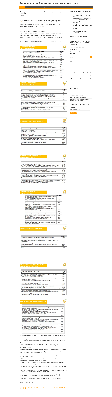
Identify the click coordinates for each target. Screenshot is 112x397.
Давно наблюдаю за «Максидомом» (78, 97)
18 (77, 75)
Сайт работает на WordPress (26, 394)
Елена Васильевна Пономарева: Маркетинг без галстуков (49, 3)
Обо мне (27, 7)
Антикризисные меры (74, 90)
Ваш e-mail (72, 107)
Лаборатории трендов (25, 21)
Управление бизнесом (48, 7)
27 (83, 78)
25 (77, 78)
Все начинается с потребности (77, 95)
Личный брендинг (86, 7)
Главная (22, 7)
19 (80, 75)
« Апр (71, 85)
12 (80, 72)
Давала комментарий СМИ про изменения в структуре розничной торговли (79, 100)
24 (74, 78)
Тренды (39, 7)
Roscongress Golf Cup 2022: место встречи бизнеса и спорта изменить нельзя (32, 388)
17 (74, 75)
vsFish (40, 394)
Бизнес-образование (66, 7)
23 (71, 78)
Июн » (74, 85)
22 (90, 75)
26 (80, 78)
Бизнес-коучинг (76, 7)
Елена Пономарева (24, 382)
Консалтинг (57, 7)
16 (71, 75)
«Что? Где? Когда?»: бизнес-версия (60, 387)
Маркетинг (33, 7)
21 (87, 75)
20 (83, 75)
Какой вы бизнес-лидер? (75, 93)
